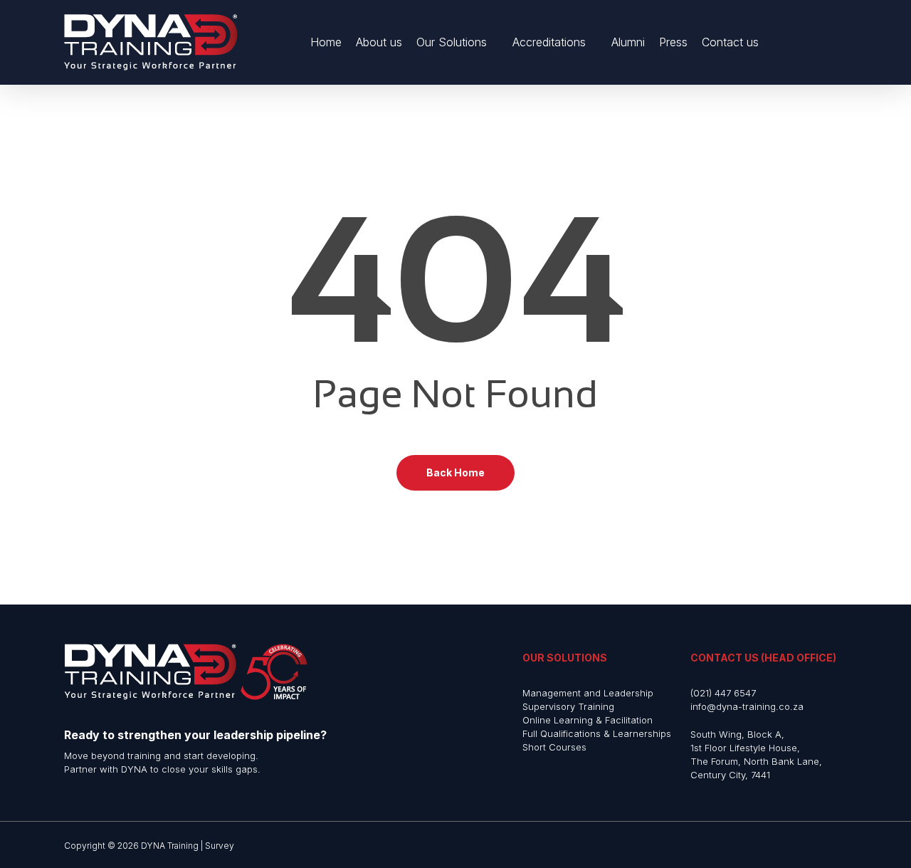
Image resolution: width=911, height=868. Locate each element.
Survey (219, 845)
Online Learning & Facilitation (587, 720)
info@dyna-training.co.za (747, 706)
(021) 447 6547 (723, 693)
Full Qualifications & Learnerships (596, 733)
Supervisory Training (568, 706)
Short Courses (554, 747)
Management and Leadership (587, 693)
